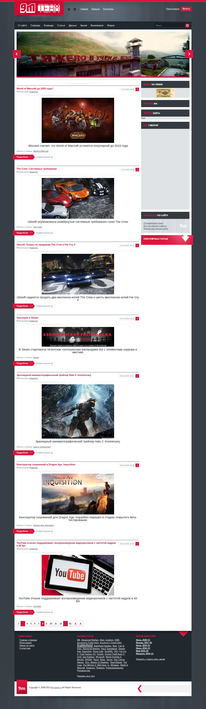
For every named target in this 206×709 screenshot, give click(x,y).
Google (100, 654)
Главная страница (28, 640)
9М (78, 640)
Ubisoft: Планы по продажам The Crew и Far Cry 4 (46, 244)
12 (61, 623)
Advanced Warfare (89, 640)
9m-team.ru (56, 687)
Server (109, 659)
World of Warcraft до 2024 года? (35, 88)
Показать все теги (86, 676)
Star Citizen (119, 659)
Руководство (83, 670)
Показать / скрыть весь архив (150, 659)
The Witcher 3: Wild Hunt (94, 665)
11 (56, 623)
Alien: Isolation (106, 640)
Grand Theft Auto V (114, 654)
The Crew (37, 227)
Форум (110, 25)
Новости (33, 92)
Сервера (35, 25)
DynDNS (109, 651)
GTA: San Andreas (85, 657)
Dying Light (98, 651)
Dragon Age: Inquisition (43, 525)
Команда (48, 25)
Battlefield (85, 645)
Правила (100, 668)
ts (108, 665)
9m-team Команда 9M (39, 8)
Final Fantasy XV (88, 654)
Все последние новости (155, 226)
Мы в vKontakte (75, 9)
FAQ (116, 651)
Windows (115, 665)
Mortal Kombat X (114, 657)
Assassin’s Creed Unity (111, 643)
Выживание (97, 25)
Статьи (61, 25)
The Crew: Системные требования (37, 168)
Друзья (73, 25)
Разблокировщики (114, 668)
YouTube (37, 606)
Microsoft (100, 657)
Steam (36, 357)
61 (70, 623)
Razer (96, 659)
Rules (102, 659)
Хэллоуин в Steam (27, 317)
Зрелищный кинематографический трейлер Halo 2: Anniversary (54, 375)
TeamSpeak (116, 662)
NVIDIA (88, 659)
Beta (115, 646)
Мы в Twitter (69, 9)
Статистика (24, 648)
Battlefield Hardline (102, 646)
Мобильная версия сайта (156, 228)
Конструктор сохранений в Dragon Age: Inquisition (46, 464)
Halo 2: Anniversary (42, 447)
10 (51, 623)
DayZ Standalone (109, 648)
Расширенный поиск (153, 223)
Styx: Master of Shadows (97, 662)
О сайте (22, 25)
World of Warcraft (40, 151)
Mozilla (80, 659)
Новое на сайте (26, 645)
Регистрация (25, 643)
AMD (117, 640)
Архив (83, 25)
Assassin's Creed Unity (88, 643)
